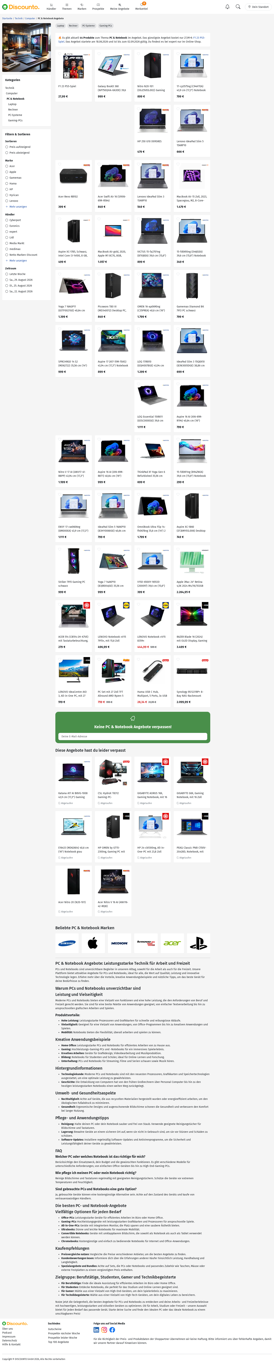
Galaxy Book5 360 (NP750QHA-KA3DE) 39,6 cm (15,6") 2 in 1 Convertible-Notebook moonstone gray (112, 89)
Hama (13, 183)
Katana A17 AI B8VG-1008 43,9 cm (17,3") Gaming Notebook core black (73, 796)
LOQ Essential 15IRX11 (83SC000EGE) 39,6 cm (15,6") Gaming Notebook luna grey (152, 419)
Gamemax (15, 177)
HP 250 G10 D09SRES (149, 141)
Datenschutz (9, 1340)
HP (11, 189)
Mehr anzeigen (18, 206)
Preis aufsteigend (19, 147)
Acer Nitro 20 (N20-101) (72, 902)
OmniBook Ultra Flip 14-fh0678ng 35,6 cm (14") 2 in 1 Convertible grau (151, 529)
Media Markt (16, 243)
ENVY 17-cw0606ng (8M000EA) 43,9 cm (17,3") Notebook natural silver (73, 529)
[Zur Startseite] (23, 7)
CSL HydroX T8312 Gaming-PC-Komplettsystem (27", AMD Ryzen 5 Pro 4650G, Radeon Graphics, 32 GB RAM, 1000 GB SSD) (112, 796)
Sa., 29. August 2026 (20, 279)
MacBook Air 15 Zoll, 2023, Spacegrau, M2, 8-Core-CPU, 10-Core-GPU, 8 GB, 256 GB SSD (192, 199)
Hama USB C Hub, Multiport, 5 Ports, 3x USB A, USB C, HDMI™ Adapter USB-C (152, 694)
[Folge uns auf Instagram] (104, 1329)
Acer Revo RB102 (68, 196)
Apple (12, 172)
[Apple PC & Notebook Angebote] (93, 943)
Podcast (7, 1332)
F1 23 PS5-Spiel (67, 86)
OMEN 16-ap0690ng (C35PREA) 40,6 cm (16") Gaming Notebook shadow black (151, 309)
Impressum (8, 1336)
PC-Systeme (15, 115)
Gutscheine (55, 1329)
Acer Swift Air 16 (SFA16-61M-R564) (112, 198)
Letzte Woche (17, 274)
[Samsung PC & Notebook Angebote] (67, 943)
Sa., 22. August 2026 (20, 291)
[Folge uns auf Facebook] (112, 1329)
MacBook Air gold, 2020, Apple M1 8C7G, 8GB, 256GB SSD (112, 254)
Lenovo (13, 201)
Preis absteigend (19, 152)
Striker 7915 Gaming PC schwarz (71, 583)
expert (13, 231)
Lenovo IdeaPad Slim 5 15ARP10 (190, 143)
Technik (9, 88)
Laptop (12, 104)
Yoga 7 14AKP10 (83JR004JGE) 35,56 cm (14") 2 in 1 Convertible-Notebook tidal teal (111, 584)
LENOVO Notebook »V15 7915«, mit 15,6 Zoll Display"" (112, 639)
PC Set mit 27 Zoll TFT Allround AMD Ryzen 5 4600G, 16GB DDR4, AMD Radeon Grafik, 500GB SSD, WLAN (112, 694)
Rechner (13, 109)
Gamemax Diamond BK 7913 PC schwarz (190, 308)
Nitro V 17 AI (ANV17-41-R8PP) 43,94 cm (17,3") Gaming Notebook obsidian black (72, 474)
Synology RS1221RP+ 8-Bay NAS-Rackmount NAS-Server (190, 694)
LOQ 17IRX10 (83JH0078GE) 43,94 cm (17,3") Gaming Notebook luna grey (151, 364)
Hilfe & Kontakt (11, 1344)
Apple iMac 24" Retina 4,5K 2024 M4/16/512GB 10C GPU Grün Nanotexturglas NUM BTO (192, 584)
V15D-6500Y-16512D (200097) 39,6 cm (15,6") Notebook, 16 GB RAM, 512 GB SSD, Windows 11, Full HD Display (152, 584)
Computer (12, 93)
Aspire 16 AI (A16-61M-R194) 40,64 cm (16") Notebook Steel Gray (189, 419)
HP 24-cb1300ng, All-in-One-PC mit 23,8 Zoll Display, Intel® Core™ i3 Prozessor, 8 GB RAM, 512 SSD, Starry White (151, 850)
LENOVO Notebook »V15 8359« (151, 638)
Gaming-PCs (15, 120)
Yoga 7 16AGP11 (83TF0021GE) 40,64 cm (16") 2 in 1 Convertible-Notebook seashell (72, 309)
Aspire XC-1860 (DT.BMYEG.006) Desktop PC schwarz (191, 529)
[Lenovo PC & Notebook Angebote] (146, 943)
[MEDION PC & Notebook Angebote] (119, 943)
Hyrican (14, 195)
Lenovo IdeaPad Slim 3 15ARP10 (150, 198)
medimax (15, 249)
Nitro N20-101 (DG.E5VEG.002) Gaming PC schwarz (151, 89)
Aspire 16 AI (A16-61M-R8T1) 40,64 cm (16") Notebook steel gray (110, 474)
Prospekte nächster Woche (64, 1333)
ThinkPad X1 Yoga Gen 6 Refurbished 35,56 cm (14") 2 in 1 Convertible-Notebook (151, 474)
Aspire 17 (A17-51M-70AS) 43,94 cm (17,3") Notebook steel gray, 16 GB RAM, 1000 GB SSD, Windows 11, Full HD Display (113, 364)
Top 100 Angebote (58, 1342)
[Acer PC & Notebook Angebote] (172, 943)
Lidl (11, 237)
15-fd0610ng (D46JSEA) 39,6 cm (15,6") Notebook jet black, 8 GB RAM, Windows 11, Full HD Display (191, 254)
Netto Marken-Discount (23, 254)
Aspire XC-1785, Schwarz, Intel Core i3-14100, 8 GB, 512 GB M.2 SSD (72, 254)
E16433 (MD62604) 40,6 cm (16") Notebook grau (73, 849)
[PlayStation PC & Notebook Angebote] (198, 943)
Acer (12, 166)
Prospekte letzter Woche (62, 1337)
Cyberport (15, 220)
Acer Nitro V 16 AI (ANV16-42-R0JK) (113, 904)
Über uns (7, 1328)
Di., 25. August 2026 (20, 285)
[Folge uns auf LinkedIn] (96, 1329)
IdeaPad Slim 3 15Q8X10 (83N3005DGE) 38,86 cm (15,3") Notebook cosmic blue (191, 364)
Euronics (14, 226)
